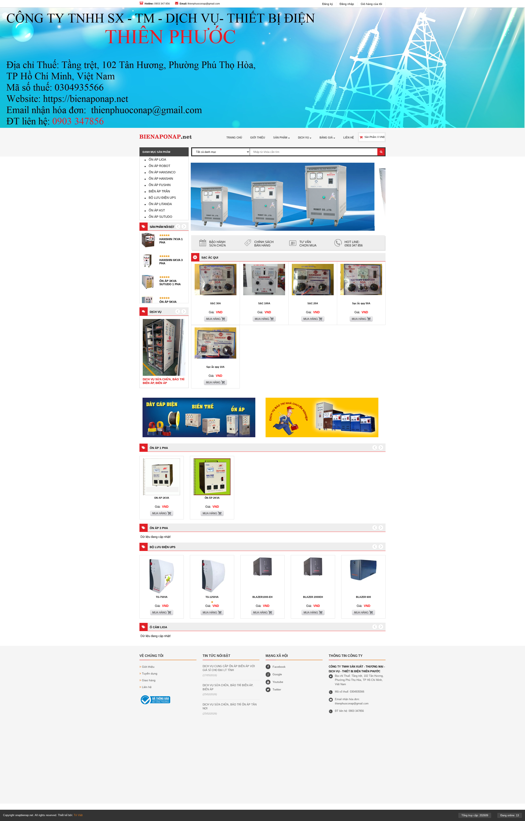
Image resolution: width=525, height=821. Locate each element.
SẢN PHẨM (280, 137)
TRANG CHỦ (234, 137)
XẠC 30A (215, 303)
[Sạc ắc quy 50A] (361, 294)
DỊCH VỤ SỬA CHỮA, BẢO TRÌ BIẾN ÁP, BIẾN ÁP (228, 687)
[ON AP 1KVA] (161, 494)
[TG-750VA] (161, 593)
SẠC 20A (312, 303)
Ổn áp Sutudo (160, 216)
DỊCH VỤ (304, 137)
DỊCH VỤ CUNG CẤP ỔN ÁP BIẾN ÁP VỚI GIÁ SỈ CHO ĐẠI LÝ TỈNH (229, 668)
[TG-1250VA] (212, 593)
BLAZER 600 (363, 597)
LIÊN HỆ (348, 137)
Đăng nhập (347, 4)
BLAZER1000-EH (262, 597)
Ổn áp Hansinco (162, 172)
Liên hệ (147, 687)
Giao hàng (148, 680)
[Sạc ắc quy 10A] (215, 357)
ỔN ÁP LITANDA (160, 204)
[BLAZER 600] (363, 579)
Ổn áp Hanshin (161, 178)
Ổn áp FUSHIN (160, 185)
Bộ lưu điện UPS (162, 197)
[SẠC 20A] (313, 294)
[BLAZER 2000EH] (313, 574)
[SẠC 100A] (264, 294)
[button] (177, 311)
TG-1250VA (212, 597)
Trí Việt (78, 815)
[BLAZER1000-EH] (262, 574)
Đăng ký (327, 4)
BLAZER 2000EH (313, 597)
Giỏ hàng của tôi (371, 4)
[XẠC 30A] (215, 294)
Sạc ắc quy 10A (215, 367)
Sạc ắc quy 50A (361, 303)
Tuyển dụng (149, 673)
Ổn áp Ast (157, 210)
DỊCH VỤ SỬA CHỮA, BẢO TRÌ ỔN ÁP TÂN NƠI (230, 706)
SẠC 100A (264, 303)
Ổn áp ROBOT (159, 166)
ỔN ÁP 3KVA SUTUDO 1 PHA (170, 282)
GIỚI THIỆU (257, 137)
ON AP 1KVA (161, 497)
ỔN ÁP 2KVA (212, 497)
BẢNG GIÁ (326, 137)
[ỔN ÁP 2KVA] (212, 494)
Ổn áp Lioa (157, 159)
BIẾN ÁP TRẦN (159, 191)
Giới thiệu (148, 666)
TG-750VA (162, 597)
